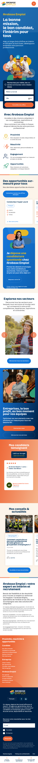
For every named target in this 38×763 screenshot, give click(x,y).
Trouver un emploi (7, 760)
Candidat (9, 730)
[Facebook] (21, 699)
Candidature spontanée (19, 760)
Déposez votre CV (14, 279)
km (31, 98)
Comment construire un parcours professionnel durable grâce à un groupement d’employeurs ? (19, 542)
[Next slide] (34, 335)
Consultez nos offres (19, 105)
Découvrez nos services (19, 435)
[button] (34, 3)
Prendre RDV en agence (31, 760)
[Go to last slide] (4, 335)
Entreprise (9, 733)
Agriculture (19, 352)
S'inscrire (8, 738)
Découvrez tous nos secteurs (19, 361)
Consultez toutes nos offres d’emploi (15, 194)
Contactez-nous (19, 428)
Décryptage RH (12, 536)
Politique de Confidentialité (10, 748)
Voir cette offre (13, 221)
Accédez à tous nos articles (19, 570)
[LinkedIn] (26, 699)
